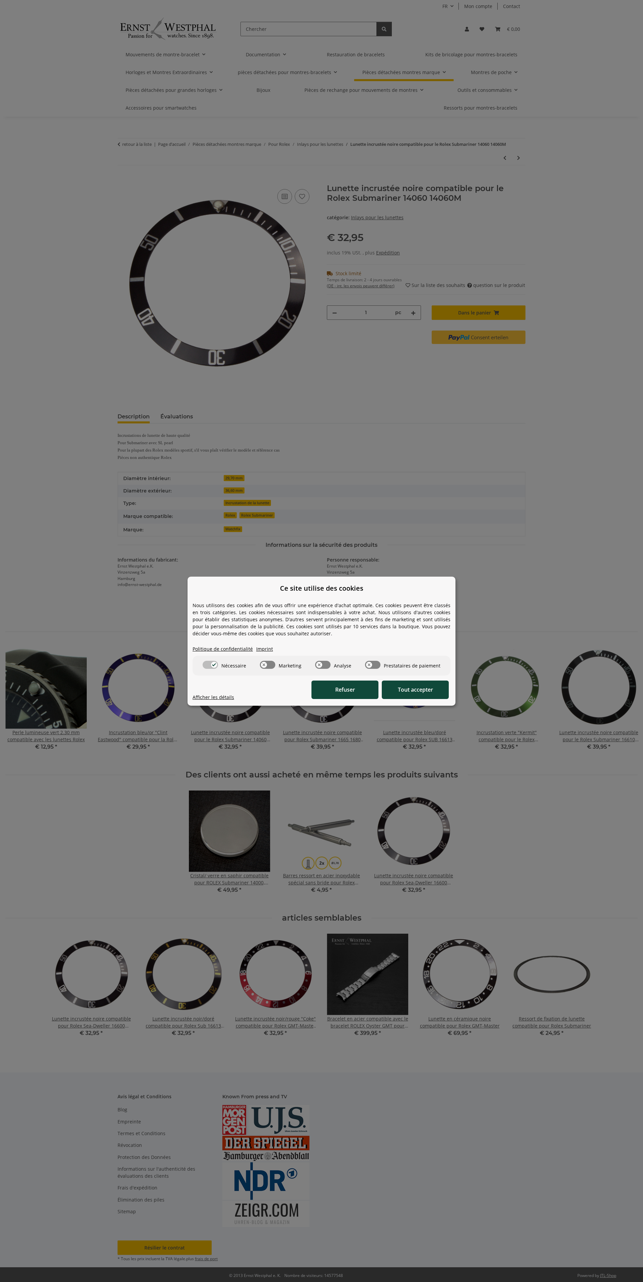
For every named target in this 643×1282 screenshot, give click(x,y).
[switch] (210, 665)
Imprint (264, 649)
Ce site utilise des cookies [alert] (321, 588)
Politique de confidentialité (223, 649)
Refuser (345, 689)
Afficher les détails (213, 697)
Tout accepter (415, 689)
